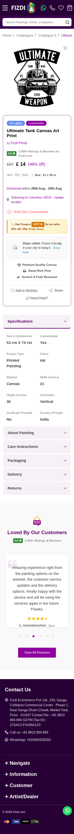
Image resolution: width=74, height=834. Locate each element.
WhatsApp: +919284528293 (30, 740)
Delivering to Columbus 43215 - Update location (37, 200)
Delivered (14, 188)
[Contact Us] (53, 8)
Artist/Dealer (23, 796)
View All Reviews (37, 652)
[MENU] (5, 8)
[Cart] (69, 8)
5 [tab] (47, 636)
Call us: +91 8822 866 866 (29, 732)
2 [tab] (27, 636)
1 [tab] (21, 636)
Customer (21, 785)
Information (23, 774)
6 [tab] (53, 636)
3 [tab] (34, 636)
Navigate (20, 763)
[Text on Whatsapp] (43, 8)
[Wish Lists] (61, 8)
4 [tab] (40, 636)
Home (6, 35)
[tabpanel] (37, 591)
